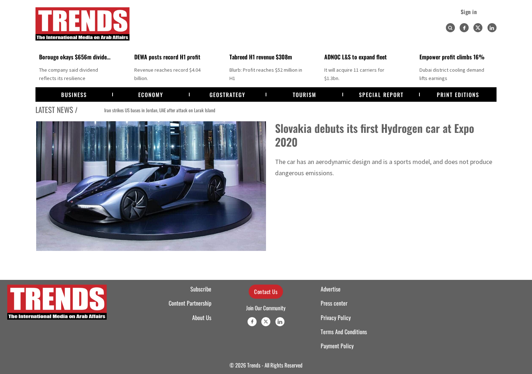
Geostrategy (227, 94)
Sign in (469, 12)
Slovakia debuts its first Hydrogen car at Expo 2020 (374, 135)
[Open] (450, 27)
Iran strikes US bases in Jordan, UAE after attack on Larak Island (144, 110)
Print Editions (458, 94)
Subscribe (200, 289)
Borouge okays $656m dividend (76, 56)
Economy (150, 94)
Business (74, 94)
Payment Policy (337, 345)
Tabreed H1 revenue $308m (260, 56)
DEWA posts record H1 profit (167, 56)
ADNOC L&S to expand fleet (355, 56)
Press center (334, 303)
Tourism (304, 94)
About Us (201, 317)
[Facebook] (464, 27)
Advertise (331, 289)
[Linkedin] (492, 27)
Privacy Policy (336, 317)
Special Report (381, 94)
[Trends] (82, 24)
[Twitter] (477, 27)
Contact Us (266, 291)
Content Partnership (190, 303)
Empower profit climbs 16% (452, 56)
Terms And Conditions (344, 331)
